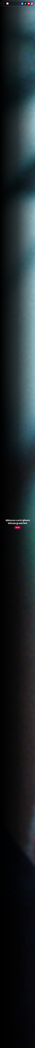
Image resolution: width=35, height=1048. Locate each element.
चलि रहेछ (17, 527)
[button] (3, 3)
